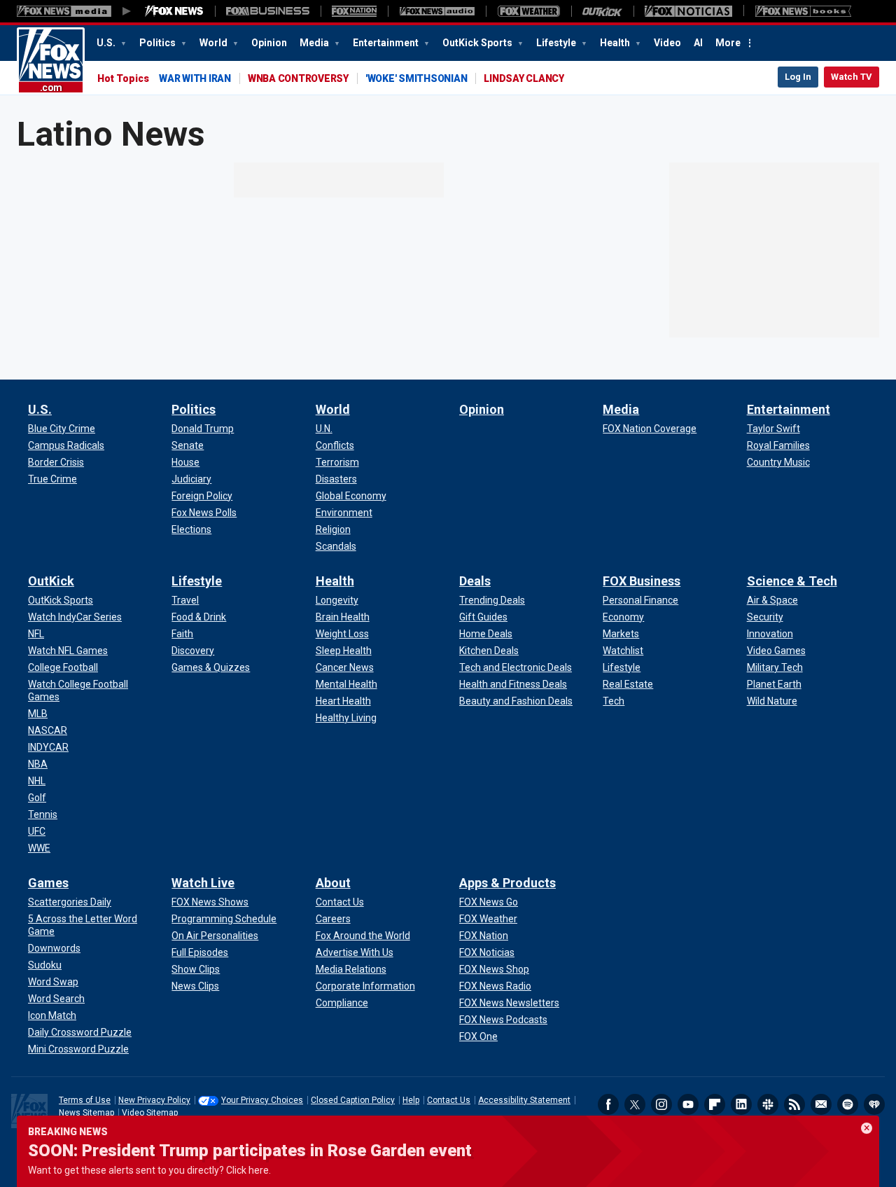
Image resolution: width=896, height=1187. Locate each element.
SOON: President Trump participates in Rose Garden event (250, 1150)
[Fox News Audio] (437, 11)
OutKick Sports (478, 42)
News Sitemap (86, 1113)
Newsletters (821, 1104)
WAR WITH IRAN (195, 78)
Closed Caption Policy (353, 1100)
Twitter (634, 1104)
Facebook (608, 1104)
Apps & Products (507, 882)
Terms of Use (85, 1100)
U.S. (107, 42)
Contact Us (448, 1100)
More (728, 42)
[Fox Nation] (354, 11)
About (333, 882)
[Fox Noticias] (688, 11)
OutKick (51, 581)
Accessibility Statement (524, 1100)
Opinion (269, 42)
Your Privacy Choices (262, 1100)
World (215, 42)
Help (410, 1100)
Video (667, 42)
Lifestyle (557, 42)
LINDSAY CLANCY (524, 78)
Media (315, 42)
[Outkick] (602, 11)
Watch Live (203, 882)
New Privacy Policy (154, 1100)
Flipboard (714, 1104)
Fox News (51, 61)
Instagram (661, 1104)
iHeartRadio (874, 1104)
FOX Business (641, 581)
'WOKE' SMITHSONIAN (416, 78)
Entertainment (387, 42)
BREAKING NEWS (68, 1131)
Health (616, 42)
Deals (475, 581)
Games (48, 882)
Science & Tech (792, 581)
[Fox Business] (267, 11)
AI (698, 42)
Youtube (688, 1104)
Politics (158, 42)
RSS (794, 1104)
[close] (866, 1128)
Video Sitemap (150, 1113)
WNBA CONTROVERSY (298, 78)
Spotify (847, 1104)
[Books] (803, 11)
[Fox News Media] (174, 11)
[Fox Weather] (528, 11)
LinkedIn (741, 1104)
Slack (767, 1104)
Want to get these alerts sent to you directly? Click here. (149, 1170)
